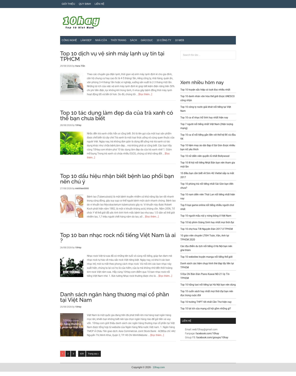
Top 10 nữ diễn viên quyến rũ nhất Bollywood (204, 156)
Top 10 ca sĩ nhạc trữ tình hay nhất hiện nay (204, 117)
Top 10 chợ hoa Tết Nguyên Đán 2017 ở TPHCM (206, 228)
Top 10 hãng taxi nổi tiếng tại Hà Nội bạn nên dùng (208, 284)
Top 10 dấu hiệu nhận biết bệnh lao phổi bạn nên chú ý (117, 179)
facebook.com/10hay (207, 333)
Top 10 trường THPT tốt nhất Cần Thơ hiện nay (206, 301)
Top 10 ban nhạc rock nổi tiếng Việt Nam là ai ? (118, 238)
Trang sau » (93, 354)
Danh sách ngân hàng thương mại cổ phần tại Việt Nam (114, 297)
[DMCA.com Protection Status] (7, 373)
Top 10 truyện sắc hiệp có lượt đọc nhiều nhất (205, 89)
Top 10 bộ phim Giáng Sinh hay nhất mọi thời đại (207, 222)
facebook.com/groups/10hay (212, 337)
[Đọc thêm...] (145, 94)
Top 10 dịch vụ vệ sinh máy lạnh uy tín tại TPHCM (112, 56)
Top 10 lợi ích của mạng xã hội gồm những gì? (205, 308)
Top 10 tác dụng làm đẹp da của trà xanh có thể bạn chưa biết (116, 115)
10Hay (148, 23)
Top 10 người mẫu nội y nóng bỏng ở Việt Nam (205, 215)
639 (82, 353)
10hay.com (159, 367)
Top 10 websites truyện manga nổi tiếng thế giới (206, 256)
